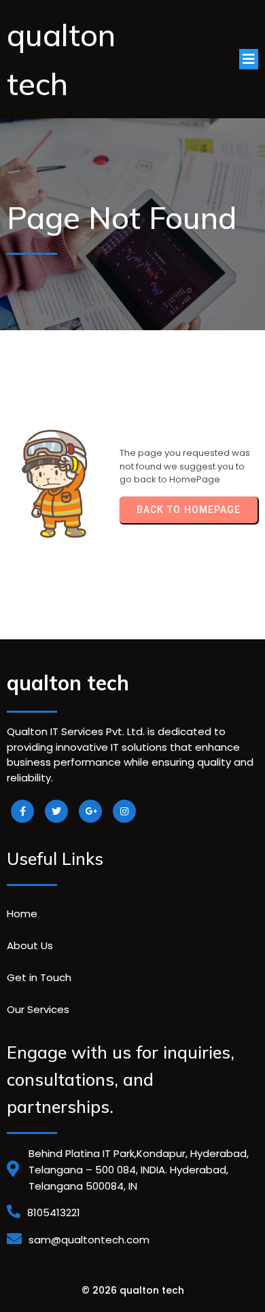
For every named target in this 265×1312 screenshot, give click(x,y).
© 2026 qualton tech (133, 1290)
